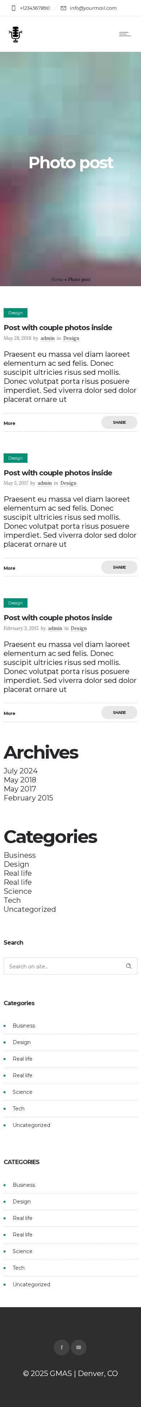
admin (47, 338)
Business (20, 855)
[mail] (78, 1347)
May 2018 (20, 780)
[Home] (15, 41)
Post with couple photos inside (58, 327)
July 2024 (21, 771)
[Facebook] (61, 1347)
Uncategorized (30, 909)
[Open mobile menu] (126, 34)
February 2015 (28, 798)
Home (57, 279)
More (9, 423)
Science (18, 891)
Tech (12, 900)
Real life (18, 873)
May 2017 (20, 789)
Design (16, 864)
